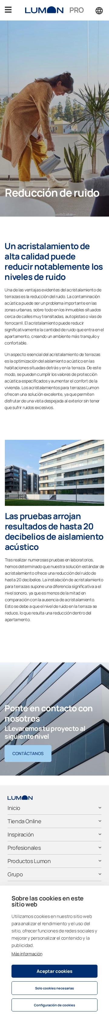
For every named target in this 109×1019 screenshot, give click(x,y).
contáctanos (28, 753)
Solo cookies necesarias (54, 988)
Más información (27, 954)
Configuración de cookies (54, 1005)
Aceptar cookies (54, 971)
